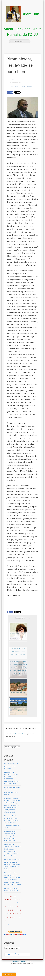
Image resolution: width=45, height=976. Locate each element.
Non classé (22, 86)
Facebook (22, 46)
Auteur (12, 79)
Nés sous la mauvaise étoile (18, 692)
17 (5, 914)
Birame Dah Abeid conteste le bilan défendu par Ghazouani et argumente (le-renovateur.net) (12, 835)
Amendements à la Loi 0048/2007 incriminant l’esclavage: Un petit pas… (18, 651)
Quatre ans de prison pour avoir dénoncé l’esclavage (11, 766)
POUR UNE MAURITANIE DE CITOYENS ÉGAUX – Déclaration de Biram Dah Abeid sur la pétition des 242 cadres (12, 864)
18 (8, 914)
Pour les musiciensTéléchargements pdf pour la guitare (17, 954)
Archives (7, 946)
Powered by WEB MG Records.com (23, 961)
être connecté (19, 734)
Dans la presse (14, 86)
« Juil (8, 924)
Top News (29, 86)
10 (5, 910)
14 (15, 910)
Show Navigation (35, 19)
